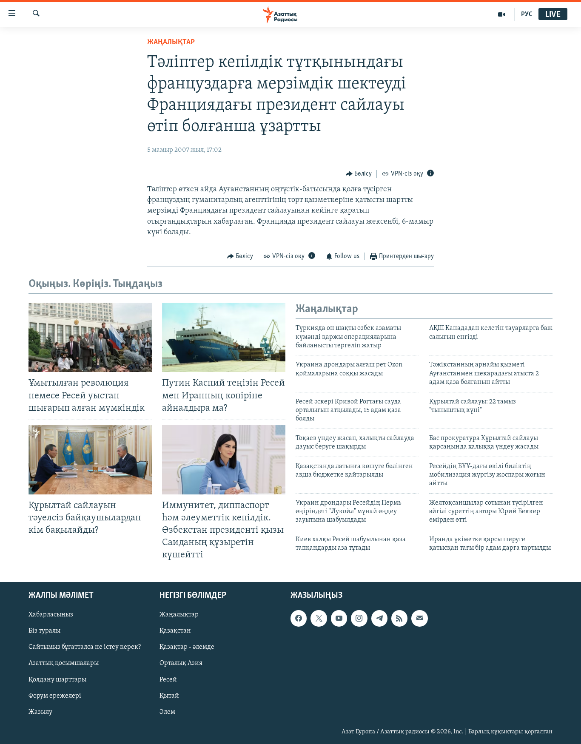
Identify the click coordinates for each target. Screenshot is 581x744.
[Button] (359, 173)
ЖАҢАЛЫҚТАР (171, 42)
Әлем (167, 711)
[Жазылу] (419, 618)
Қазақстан (175, 631)
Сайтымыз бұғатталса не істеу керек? (84, 647)
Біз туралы (44, 631)
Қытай (169, 695)
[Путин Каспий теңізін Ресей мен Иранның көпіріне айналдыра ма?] (223, 337)
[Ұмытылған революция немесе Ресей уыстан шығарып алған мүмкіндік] (90, 337)
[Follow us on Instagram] (359, 618)
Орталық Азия (180, 663)
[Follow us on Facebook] (298, 618)
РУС (527, 14)
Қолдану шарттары (57, 679)
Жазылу (40, 711)
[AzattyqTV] (502, 14)
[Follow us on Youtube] (339, 618)
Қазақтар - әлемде (186, 647)
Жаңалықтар (179, 614)
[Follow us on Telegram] (379, 618)
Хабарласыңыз (50, 614)
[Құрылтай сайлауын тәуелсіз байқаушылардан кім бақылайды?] (90, 459)
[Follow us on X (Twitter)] (318, 618)
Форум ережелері (54, 695)
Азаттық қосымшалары (63, 663)
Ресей (168, 679)
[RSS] (399, 618)
